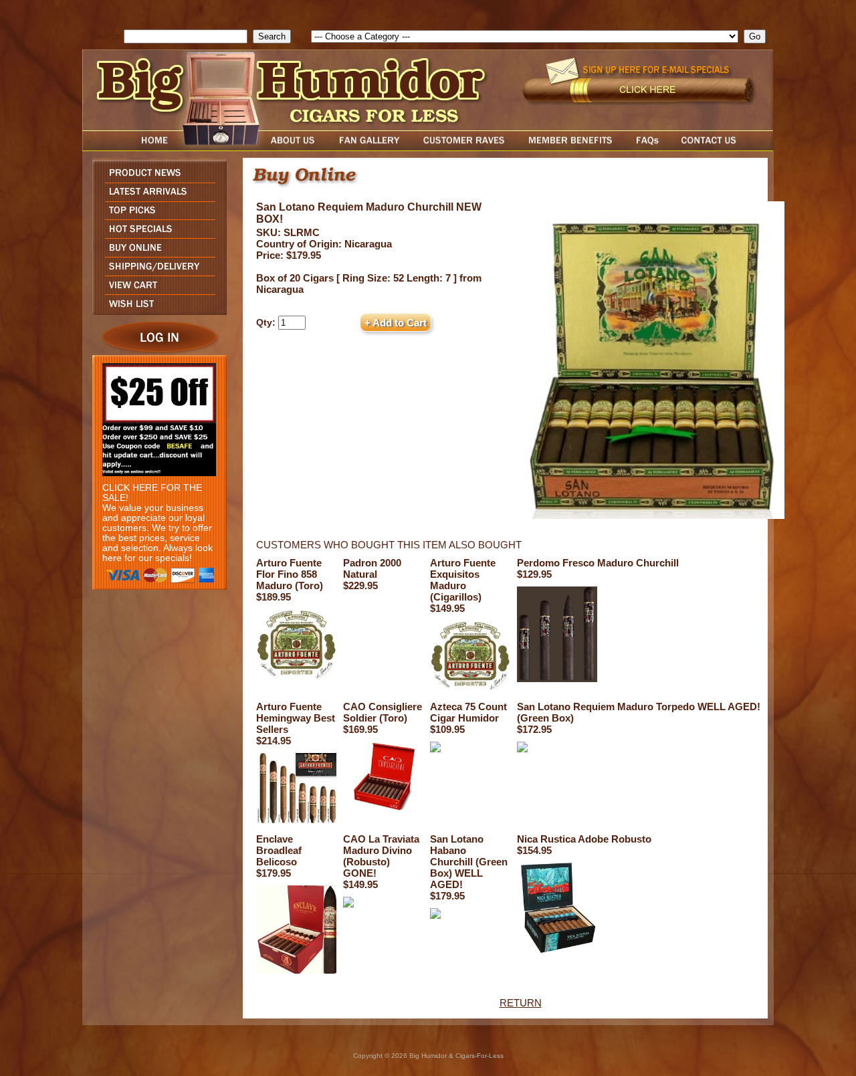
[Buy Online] (156, 253)
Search (106, 36)
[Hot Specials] (156, 234)
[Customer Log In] (156, 351)
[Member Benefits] (570, 147)
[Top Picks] (156, 215)
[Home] (129, 147)
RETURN (521, 1002)
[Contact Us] (722, 147)
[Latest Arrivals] (156, 197)
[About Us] (296, 147)
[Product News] (156, 179)
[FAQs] (647, 147)
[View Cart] (156, 290)
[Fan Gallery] (369, 147)
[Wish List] (156, 311)
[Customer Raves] (465, 147)
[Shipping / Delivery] (156, 272)
